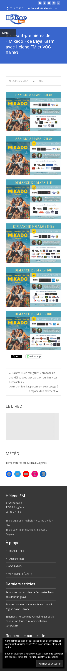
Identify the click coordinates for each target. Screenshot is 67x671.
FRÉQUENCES (16, 551)
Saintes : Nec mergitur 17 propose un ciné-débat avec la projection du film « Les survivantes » (33, 377)
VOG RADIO (15, 566)
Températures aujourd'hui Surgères (26, 462)
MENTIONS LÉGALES (20, 574)
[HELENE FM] (13, 18)
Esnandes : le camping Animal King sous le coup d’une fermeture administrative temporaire (30, 621)
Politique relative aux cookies (43, 656)
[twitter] (44, 4)
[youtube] (49, 4)
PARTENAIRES (16, 558)
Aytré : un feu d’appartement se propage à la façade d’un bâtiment (33, 389)
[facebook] (40, 4)
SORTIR (39, 81)
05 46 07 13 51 (14, 511)
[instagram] (54, 4)
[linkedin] (58, 4)
